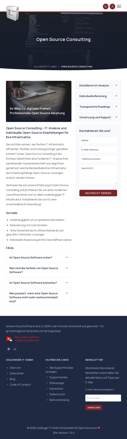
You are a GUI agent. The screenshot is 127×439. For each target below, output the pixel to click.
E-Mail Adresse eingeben (100, 389)
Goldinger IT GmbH (45, 66)
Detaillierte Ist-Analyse (94, 85)
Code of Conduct (20, 384)
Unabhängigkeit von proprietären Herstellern (37, 220)
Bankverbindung (59, 400)
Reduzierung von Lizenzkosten (28, 225)
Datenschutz (57, 394)
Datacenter (16, 373)
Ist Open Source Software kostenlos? (33, 283)
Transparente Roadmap (94, 107)
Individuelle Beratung (93, 96)
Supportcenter (58, 377)
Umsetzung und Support (95, 117)
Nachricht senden (98, 193)
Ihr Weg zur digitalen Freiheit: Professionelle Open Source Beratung (37, 111)
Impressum (56, 388)
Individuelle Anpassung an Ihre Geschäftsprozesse (40, 240)
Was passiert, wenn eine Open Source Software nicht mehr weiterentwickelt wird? (33, 297)
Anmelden (93, 407)
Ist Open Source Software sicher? (30, 257)
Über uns (15, 367)
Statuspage (56, 383)
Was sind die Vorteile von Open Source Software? (33, 270)
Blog (12, 379)
